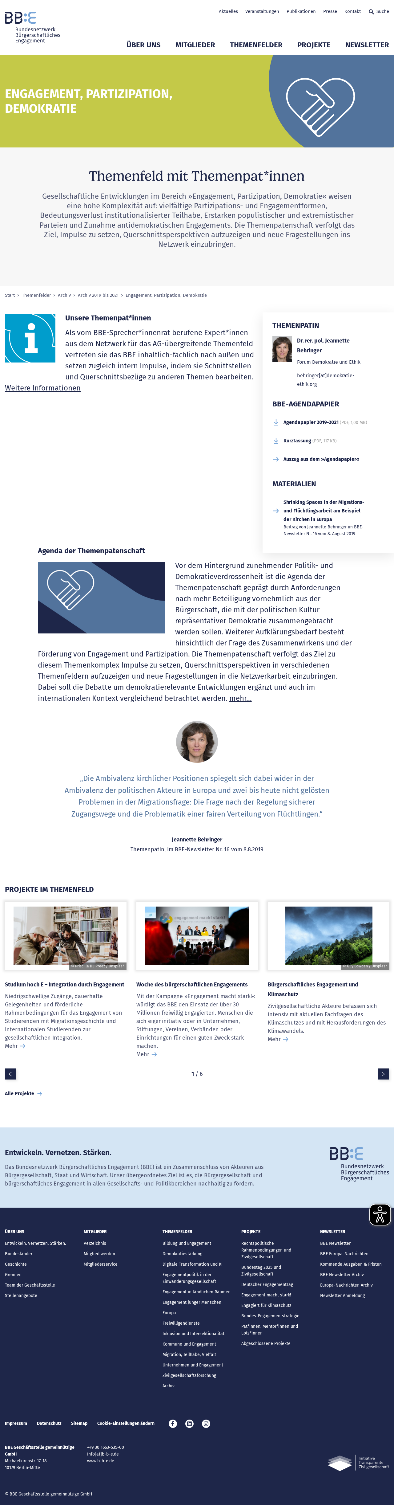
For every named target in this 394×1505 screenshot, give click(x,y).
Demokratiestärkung (182, 1253)
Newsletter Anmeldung (342, 1295)
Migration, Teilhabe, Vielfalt (189, 1354)
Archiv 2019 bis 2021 (98, 295)
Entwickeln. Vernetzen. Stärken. (35, 1243)
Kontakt (352, 11)
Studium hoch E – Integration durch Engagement (64, 984)
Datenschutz (49, 1423)
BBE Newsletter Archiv (342, 1274)
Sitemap (79, 1423)
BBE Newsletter (335, 1243)
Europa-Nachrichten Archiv (346, 1285)
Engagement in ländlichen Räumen (197, 1292)
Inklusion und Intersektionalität (193, 1333)
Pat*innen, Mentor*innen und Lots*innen (269, 1330)
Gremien (13, 1274)
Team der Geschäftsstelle (30, 1285)
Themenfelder (256, 45)
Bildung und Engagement (187, 1243)
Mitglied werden (99, 1253)
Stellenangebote (21, 1295)
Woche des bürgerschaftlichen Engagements (192, 984)
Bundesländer (18, 1253)
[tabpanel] (65, 983)
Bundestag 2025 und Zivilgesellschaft (261, 1271)
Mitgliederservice (101, 1264)
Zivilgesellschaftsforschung (189, 1375)
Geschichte (16, 1264)
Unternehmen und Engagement (193, 1365)
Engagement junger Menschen (192, 1302)
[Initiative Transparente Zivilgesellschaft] (358, 1463)
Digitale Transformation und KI (193, 1264)
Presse (330, 11)
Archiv (64, 295)
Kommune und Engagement (189, 1344)
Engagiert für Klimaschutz (266, 1305)
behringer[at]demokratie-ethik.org (325, 380)
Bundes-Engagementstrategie (270, 1316)
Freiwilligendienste (181, 1323)
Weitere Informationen (43, 388)
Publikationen (301, 11)
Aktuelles (228, 11)
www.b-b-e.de (100, 1461)
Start (10, 295)
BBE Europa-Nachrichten (344, 1253)
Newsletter (367, 45)
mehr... (240, 698)
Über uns (144, 45)
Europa (169, 1312)
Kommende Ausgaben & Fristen (351, 1264)
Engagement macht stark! (266, 1295)
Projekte (314, 45)
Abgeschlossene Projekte (266, 1343)
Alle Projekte (19, 1093)
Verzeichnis (95, 1243)
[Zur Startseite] (32, 28)
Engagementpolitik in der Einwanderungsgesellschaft (189, 1278)
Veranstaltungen (262, 11)
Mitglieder (195, 45)
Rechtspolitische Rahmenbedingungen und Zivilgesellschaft (266, 1250)
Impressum (16, 1423)
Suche (382, 11)
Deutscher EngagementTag (267, 1284)
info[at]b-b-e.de (103, 1454)
